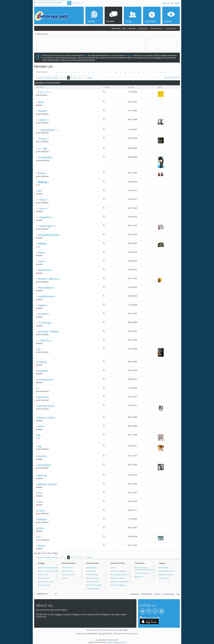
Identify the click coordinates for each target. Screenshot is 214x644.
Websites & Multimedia (119, 581)
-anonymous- (45, 379)
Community (142, 28)
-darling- (41, 475)
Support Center (44, 585)
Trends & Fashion (93, 588)
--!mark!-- (42, 111)
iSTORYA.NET (146, 594)
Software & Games (117, 578)
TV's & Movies (67, 567)
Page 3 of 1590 (43, 77)
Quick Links (171, 28)
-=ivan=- (41, 261)
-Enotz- (41, 510)
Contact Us (134, 594)
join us (166, 3)
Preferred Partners (142, 573)
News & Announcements (47, 567)
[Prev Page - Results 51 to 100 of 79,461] (60, 77)
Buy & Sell (138, 576)
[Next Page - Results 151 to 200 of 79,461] (84, 77)
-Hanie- (41, 545)
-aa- (38, 349)
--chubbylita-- (45, 157)
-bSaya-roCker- (46, 417)
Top (178, 594)
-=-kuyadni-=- (45, 217)
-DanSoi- (41, 456)
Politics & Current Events (47, 571)
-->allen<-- (43, 120)
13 (79, 77)
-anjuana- (42, 370)
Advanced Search (77, 3)
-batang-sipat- (45, 406)
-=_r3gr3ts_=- (44, 340)
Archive (157, 594)
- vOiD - (41, 102)
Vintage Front (164, 578)
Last (89, 77)
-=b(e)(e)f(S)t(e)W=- (48, 235)
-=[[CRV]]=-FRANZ (47, 331)
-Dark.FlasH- (44, 465)
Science (113, 567)
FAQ (124, 28)
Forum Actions (156, 28)
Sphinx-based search (116, 642)
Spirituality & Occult (166, 571)
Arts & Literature (92, 578)
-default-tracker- (47, 484)
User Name (40, 87)
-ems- (40, 501)
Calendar (132, 28)
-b (37, 388)
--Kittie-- (41, 173)
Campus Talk (43, 574)
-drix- (39, 493)
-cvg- (39, 446)
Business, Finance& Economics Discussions (144, 568)
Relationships (91, 567)
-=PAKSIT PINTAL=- (48, 279)
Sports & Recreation (94, 585)
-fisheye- (41, 519)
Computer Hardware (118, 571)
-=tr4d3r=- (43, 314)
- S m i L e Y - (44, 92)
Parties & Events (68, 574)
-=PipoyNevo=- (45, 287)
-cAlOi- (40, 426)
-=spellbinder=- (46, 296)
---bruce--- (43, 138)
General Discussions (46, 581)
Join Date (131, 87)
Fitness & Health (92, 581)
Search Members (171, 77)
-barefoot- (43, 397)
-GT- (39, 537)
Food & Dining (91, 574)
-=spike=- (42, 305)
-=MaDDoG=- (44, 270)
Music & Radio (67, 571)
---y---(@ (41, 148)
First (55, 77)
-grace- (40, 528)
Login (177, 3)
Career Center (43, 578)
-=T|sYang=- (44, 322)
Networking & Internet (119, 574)
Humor (65, 578)
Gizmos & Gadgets (117, 585)
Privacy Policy (169, 594)
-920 (39, 191)
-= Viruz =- (42, 199)
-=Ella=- (41, 252)
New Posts (116, 28)
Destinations (91, 571)
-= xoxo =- (42, 208)
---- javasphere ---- (48, 130)
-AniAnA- (41, 362)
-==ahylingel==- (46, 226)
